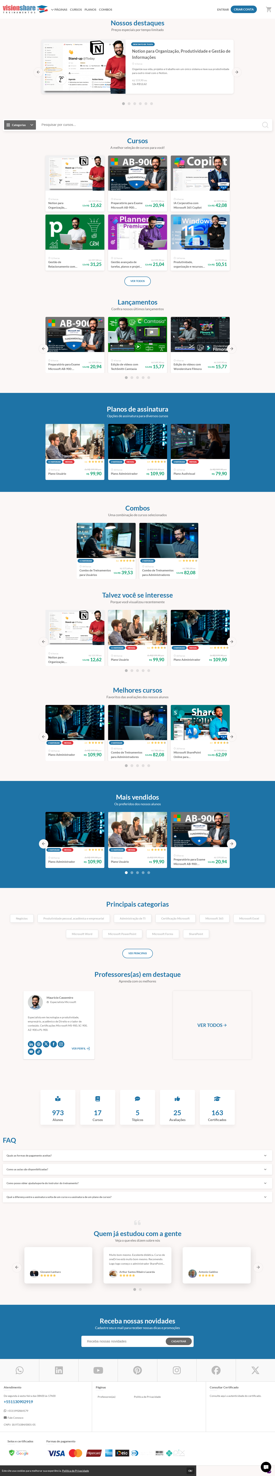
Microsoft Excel (249, 918)
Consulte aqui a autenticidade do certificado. (235, 1395)
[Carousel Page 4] (140, 103)
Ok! (190, 1470)
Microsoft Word (82, 934)
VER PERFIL (79, 1048)
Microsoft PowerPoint (122, 934)
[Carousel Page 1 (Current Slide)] (123, 103)
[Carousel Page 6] (151, 103)
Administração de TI (133, 918)
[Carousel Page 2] (129, 103)
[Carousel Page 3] (135, 103)
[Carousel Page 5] (146, 103)
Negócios (22, 918)
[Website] (38, 1044)
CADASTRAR (178, 1341)
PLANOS (90, 9)
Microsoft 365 (214, 918)
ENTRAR (223, 9)
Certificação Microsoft (175, 918)
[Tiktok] (38, 1051)
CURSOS (76, 9)
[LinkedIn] (31, 1044)
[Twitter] (46, 1044)
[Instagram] (61, 1044)
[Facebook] (53, 1044)
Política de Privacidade (147, 1396)
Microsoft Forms (162, 934)
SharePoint (196, 934)
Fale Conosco (15, 1417)
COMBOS (105, 9)
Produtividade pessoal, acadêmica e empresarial (73, 918)
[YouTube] (31, 1051)
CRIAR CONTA (244, 9)
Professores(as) (106, 1396)
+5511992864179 (17, 1410)
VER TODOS (137, 281)
